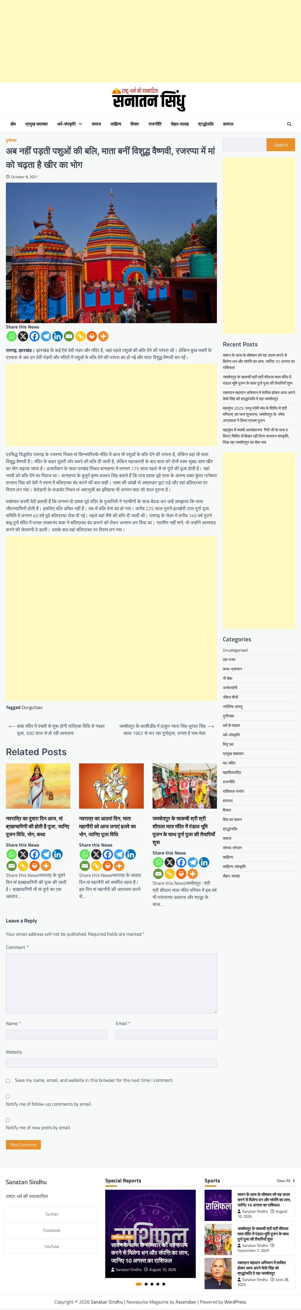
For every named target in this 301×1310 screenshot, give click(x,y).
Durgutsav (32, 707)
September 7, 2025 (253, 1250)
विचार (135, 124)
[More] (103, 336)
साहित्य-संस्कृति (234, 866)
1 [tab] (139, 1284)
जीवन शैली (230, 697)
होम (13, 124)
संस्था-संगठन (232, 848)
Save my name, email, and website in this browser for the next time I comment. (94, 1080)
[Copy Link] (80, 336)
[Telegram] (46, 336)
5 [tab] (163, 1284)
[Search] (289, 124)
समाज (96, 124)
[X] (23, 336)
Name (13, 1023)
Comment (17, 947)
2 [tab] (146, 1284)
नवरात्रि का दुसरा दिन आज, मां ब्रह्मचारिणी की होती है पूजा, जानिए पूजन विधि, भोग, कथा (37, 826)
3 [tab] (151, 1284)
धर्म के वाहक (231, 725)
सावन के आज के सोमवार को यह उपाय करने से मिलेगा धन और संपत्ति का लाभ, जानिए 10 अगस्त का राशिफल (259, 361)
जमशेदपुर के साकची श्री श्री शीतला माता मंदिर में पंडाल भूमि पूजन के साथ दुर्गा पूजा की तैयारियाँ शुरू (184, 830)
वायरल (228, 124)
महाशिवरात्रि (232, 772)
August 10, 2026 (162, 1269)
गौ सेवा (227, 678)
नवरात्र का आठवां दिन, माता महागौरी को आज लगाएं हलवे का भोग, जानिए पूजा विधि (107, 826)
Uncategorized (235, 650)
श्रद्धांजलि (206, 124)
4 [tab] (157, 1284)
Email (123, 1023)
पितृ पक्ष (228, 744)
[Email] (69, 336)
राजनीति (154, 124)
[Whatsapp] (11, 336)
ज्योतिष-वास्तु (233, 706)
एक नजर (229, 659)
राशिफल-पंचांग (233, 791)
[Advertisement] (150, 41)
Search (281, 144)
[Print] (92, 336)
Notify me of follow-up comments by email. (49, 1103)
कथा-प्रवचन (232, 669)
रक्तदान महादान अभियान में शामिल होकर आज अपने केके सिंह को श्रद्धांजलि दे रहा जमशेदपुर (259, 395)
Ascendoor (185, 1301)
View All (284, 1181)
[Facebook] (34, 336)
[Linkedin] (57, 336)
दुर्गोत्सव (11, 140)
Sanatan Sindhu (129, 1269)
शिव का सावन (232, 819)
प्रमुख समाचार (36, 124)
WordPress (235, 1301)
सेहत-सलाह (180, 124)
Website (14, 1051)
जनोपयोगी (230, 688)
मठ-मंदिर (229, 763)
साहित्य (116, 124)
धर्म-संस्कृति (66, 124)
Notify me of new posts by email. (38, 1127)
